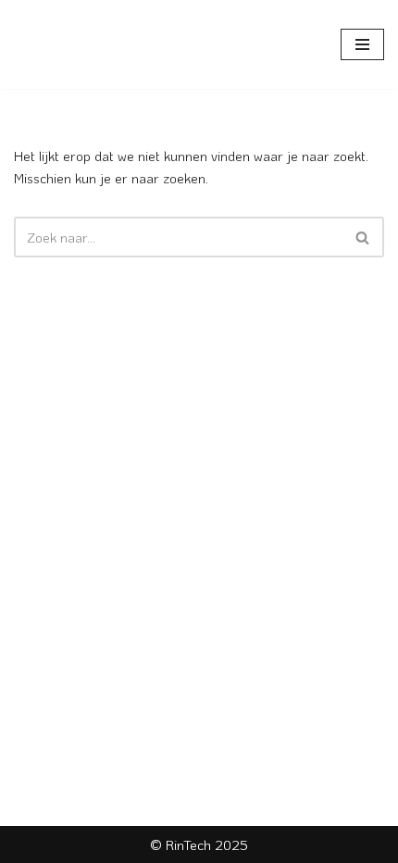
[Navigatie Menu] (362, 44)
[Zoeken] (363, 237)
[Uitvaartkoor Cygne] (69, 44)
